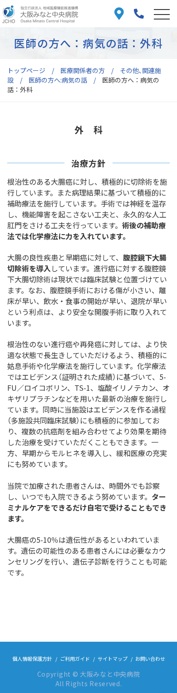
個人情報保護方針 (32, 658)
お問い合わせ (150, 658)
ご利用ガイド (75, 658)
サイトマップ (113, 658)
